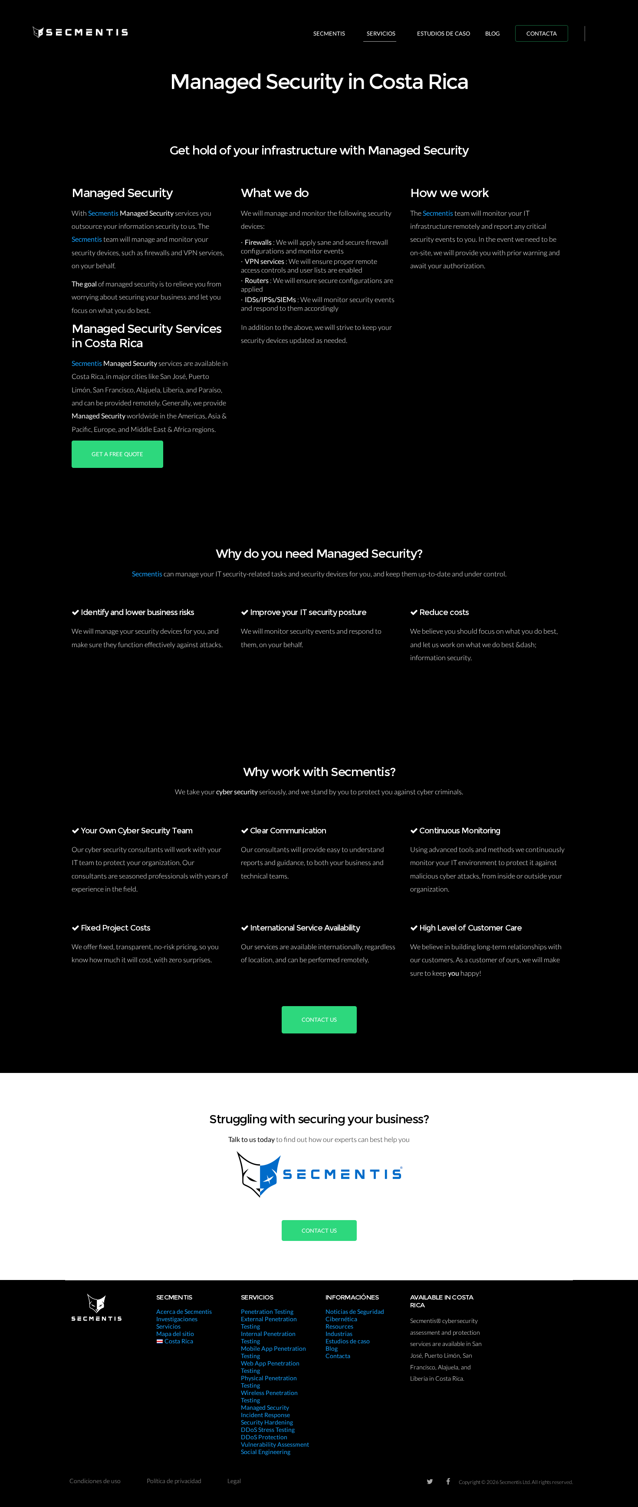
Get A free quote (117, 454)
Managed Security (265, 1407)
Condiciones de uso (95, 1480)
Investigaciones (176, 1319)
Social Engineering (265, 1451)
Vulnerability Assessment (275, 1444)
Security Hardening (267, 1422)
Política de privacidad (174, 1480)
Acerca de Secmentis (184, 1311)
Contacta (541, 33)
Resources (339, 1326)
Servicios (381, 33)
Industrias (339, 1333)
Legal (234, 1480)
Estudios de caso (443, 33)
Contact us (319, 1019)
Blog (492, 33)
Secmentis (329, 33)
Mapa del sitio (175, 1333)
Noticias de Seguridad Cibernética (355, 1315)
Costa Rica (178, 1341)
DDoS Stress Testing (268, 1429)
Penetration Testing (267, 1311)
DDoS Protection (264, 1437)
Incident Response (265, 1414)
